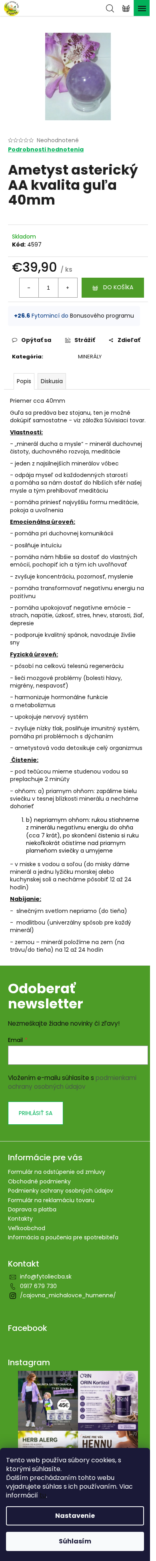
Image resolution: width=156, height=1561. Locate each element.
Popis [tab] (24, 381)
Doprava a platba (32, 1209)
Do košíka (118, 287)
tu (43, 1495)
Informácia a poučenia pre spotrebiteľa (63, 1237)
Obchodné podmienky (39, 1181)
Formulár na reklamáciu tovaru (51, 1200)
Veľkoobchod (26, 1228)
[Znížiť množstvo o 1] (29, 287)
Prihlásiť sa (35, 1113)
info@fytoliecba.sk (46, 1277)
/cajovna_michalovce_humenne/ (68, 1295)
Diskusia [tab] (52, 381)
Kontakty (20, 1219)
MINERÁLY (90, 356)
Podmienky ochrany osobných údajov (60, 1191)
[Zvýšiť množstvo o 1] (67, 287)
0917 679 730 (38, 1286)
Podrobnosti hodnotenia (46, 149)
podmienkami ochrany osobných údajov (72, 1082)
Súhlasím (75, 1541)
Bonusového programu (102, 316)
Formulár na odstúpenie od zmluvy (56, 1172)
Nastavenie (75, 1515)
